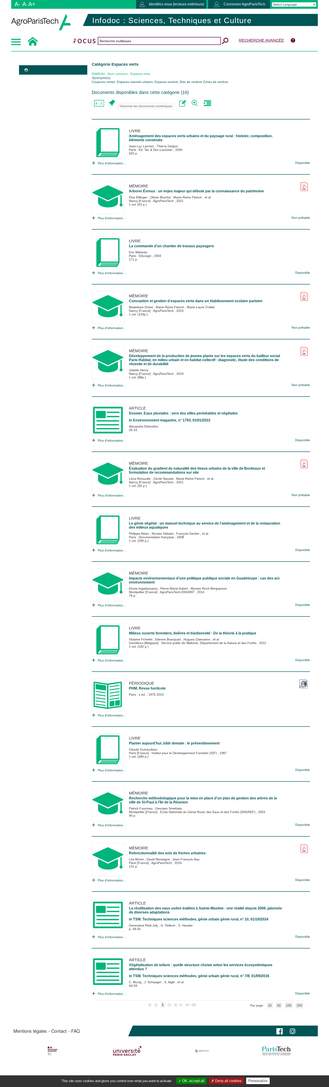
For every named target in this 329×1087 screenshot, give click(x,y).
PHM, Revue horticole (147, 688)
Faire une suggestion (183, 103)
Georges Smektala (168, 808)
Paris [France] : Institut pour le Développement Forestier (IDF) (173, 753)
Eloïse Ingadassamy (143, 588)
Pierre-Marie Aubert (174, 588)
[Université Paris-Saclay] (127, 1051)
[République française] (52, 1051)
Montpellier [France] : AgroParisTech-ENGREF (162, 592)
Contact (59, 1031)
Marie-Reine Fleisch (188, 197)
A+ (31, 4)
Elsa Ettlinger (138, 197)
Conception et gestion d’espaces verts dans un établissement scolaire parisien (196, 301)
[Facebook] (279, 1030)
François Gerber (188, 533)
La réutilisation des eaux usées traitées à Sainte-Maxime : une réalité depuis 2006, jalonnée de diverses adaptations (205, 910)
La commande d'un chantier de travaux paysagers (171, 246)
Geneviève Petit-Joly (144, 925)
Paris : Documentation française (152, 537)
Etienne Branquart (168, 639)
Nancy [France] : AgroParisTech (152, 201)
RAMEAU (98, 74)
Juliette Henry (138, 370)
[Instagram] (292, 1030)
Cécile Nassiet (163, 478)
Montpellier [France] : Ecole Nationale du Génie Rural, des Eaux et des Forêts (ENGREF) (192, 812)
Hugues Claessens (197, 639)
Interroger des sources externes (207, 103)
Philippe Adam (139, 533)
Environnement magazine (154, 420)
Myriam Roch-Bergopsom (209, 588)
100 (288, 1005)
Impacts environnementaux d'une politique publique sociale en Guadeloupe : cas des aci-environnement (204, 580)
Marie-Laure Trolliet (201, 307)
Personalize (257, 1081)
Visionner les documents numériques (146, 106)
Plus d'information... (112, 163)
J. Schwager (153, 982)
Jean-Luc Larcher (142, 146)
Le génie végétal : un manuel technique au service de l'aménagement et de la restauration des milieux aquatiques (204, 525)
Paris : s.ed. (138, 694)
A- (17, 4)
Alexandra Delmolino (143, 426)
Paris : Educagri (140, 256)
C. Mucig (135, 982)
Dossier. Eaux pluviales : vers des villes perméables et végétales (183, 413)
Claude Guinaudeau (143, 749)
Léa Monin (137, 859)
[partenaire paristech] (276, 1051)
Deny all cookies (227, 1081)
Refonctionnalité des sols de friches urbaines (167, 853)
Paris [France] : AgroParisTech (151, 863)
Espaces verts (140, 74)
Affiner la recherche (195, 103)
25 (270, 1005)
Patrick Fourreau (141, 808)
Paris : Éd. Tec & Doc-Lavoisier (151, 150)
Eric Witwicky (138, 252)
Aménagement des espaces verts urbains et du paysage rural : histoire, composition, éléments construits (201, 138)
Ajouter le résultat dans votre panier (111, 103)
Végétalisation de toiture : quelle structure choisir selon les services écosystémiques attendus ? (200, 967)
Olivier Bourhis (161, 197)
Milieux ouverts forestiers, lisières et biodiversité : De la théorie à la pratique (192, 633)
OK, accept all (192, 1081)
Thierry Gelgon (167, 146)
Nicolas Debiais (163, 533)
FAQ (75, 1031)
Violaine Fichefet (141, 639)
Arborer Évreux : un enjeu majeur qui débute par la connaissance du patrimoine (196, 191)
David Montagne (159, 859)
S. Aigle (170, 982)
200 (299, 1005)
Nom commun (118, 74)
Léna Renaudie (140, 478)
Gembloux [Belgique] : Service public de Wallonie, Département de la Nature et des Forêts (193, 643)
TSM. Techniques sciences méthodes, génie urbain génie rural (185, 919)
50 (279, 1005)
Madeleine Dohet (141, 307)
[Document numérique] (304, 185)
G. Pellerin (168, 925)
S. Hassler (185, 925)
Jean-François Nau (186, 859)
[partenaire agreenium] (202, 1051)
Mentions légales (30, 1031)
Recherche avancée (261, 40)
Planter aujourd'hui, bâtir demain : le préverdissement (174, 743)
